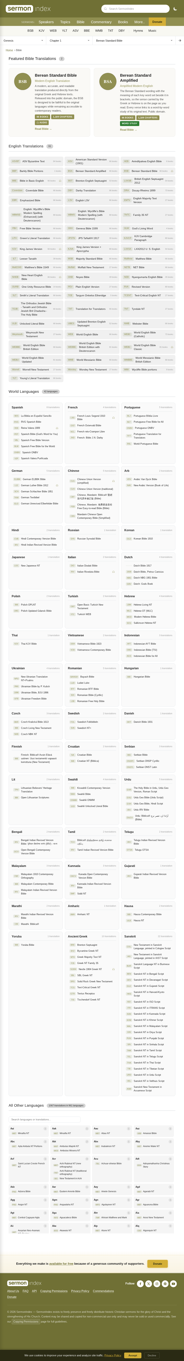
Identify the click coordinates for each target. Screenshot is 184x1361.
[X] (148, 1283)
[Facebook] (140, 1283)
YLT (64, 30)
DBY (122, 30)
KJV (41, 30)
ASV (76, 30)
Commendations (103, 1291)
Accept (132, 1355)
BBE (87, 30)
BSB (30, 30)
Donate (157, 21)
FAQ (25, 1291)
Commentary (101, 22)
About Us (13, 1291)
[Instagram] (156, 1283)
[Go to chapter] (179, 40)
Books (123, 22)
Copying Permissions (54, 1291)
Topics (65, 22)
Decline (152, 1355)
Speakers (46, 22)
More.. (139, 22)
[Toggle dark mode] (175, 9)
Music (152, 30)
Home (9, 50)
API (34, 1291)
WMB (99, 30)
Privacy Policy (80, 1291)
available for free (61, 1263)
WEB (53, 30)
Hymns (138, 30)
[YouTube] (173, 1283)
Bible (80, 22)
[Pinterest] (165, 1283)
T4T (110, 30)
